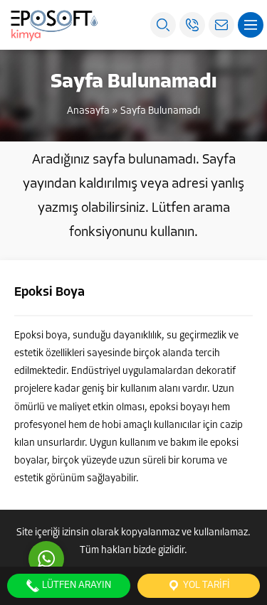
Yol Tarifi (205, 585)
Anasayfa (88, 111)
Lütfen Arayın (75, 585)
